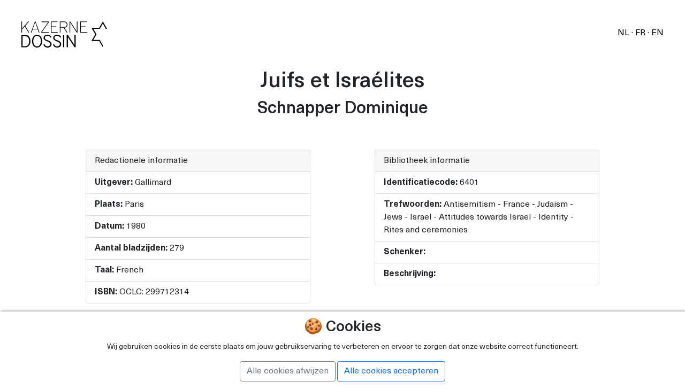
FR (641, 33)
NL (624, 33)
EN (657, 33)
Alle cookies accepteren (391, 371)
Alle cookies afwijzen (288, 371)
